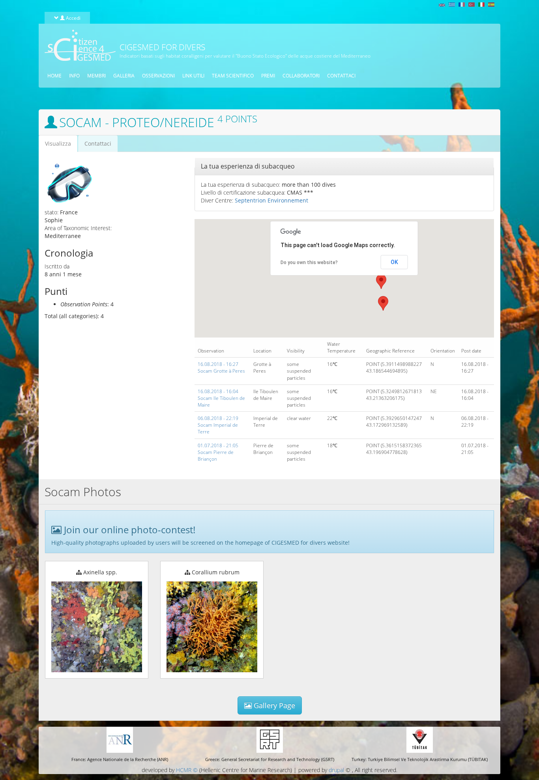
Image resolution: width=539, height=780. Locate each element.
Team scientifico (233, 75)
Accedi (72, 18)
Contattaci (341, 75)
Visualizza (61, 146)
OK (394, 262)
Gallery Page (273, 705)
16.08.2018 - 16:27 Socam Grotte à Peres (221, 367)
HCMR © (187, 770)
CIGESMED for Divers (162, 47)
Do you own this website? (309, 262)
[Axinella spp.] (96, 626)
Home (54, 75)
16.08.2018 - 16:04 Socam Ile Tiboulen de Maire (221, 398)
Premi (268, 75)
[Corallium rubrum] (212, 626)
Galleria (124, 75)
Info (74, 75)
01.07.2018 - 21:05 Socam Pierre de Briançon (218, 452)
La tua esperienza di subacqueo (248, 166)
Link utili (193, 75)
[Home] (77, 45)
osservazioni (158, 75)
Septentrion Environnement (271, 200)
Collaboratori (301, 75)
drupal (336, 770)
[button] (381, 281)
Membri (96, 75)
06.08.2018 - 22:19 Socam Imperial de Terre (218, 425)
